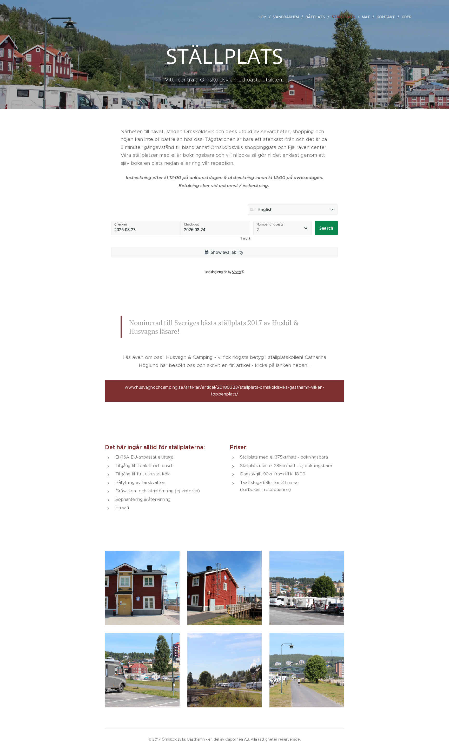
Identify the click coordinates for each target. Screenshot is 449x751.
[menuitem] (263, 16)
